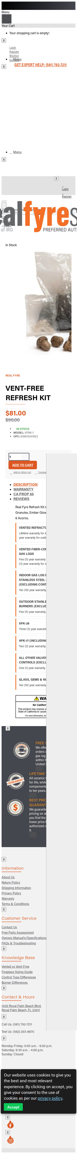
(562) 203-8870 (23, 1031)
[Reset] (6, 19)
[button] (22, 465)
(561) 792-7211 (22, 1024)
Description (25, 484)
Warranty (23, 489)
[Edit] (4, 40)
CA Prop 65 (23, 494)
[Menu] (6, 198)
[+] (61, 741)
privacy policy (50, 1098)
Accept (13, 1107)
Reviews (21, 498)
